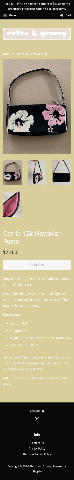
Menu (12, 15)
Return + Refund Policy (37, 454)
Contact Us (37, 443)
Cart (68, 15)
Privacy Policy (37, 448)
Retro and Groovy (40, 466)
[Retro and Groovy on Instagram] (37, 420)
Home (6, 53)
